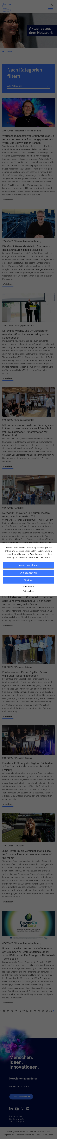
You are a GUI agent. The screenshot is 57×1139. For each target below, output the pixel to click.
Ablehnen (28, 580)
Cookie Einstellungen (28, 565)
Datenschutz (28, 591)
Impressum (28, 586)
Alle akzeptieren (28, 572)
